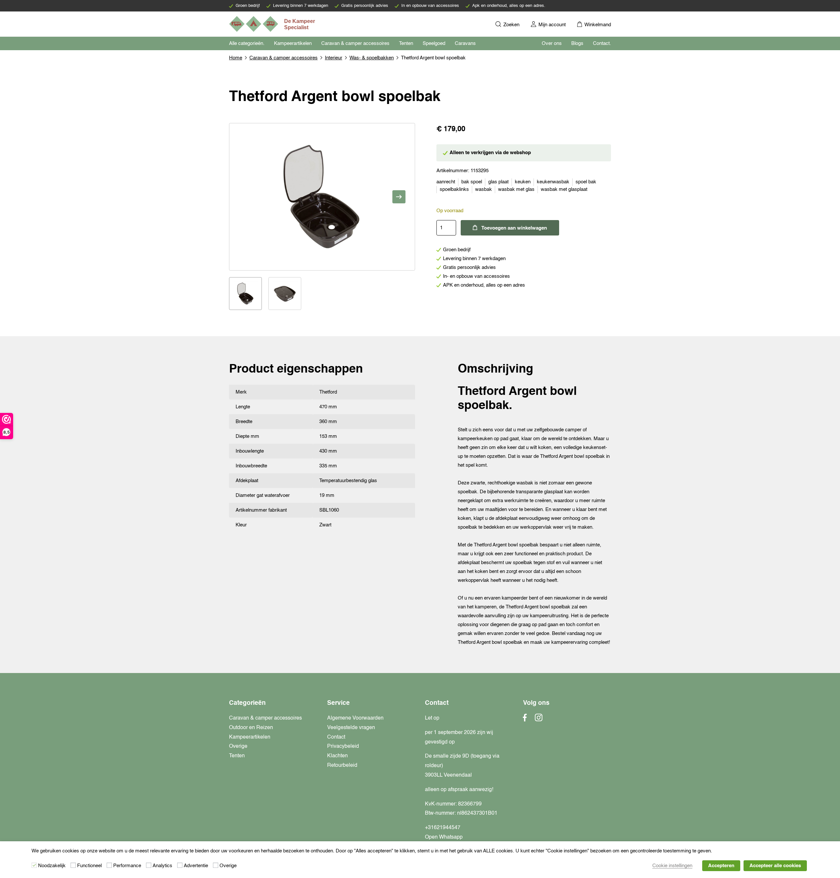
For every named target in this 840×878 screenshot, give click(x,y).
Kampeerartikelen (293, 43)
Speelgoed (434, 43)
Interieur (333, 57)
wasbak (483, 189)
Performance (127, 865)
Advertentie (196, 865)
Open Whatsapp (444, 837)
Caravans (465, 43)
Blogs (577, 43)
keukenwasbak (553, 181)
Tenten (406, 43)
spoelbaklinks (454, 189)
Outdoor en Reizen (251, 727)
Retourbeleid (342, 765)
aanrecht (445, 181)
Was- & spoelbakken (371, 57)
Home (235, 57)
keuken (523, 181)
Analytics (162, 865)
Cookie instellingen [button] (672, 865)
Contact (336, 737)
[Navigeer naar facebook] (525, 719)
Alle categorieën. (246, 43)
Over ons (552, 43)
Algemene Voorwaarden (355, 718)
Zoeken (510, 24)
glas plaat (498, 181)
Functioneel (89, 865)
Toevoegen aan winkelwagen (514, 228)
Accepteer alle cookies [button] (775, 865)
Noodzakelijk (52, 865)
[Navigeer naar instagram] (538, 719)
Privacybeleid (343, 746)
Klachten (337, 756)
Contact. (602, 43)
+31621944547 (442, 827)
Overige (238, 746)
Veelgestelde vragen (351, 727)
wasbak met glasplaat (564, 189)
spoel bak (586, 181)
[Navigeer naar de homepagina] (272, 24)
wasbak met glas (516, 189)
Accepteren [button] (721, 865)
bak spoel (471, 181)
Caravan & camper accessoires (355, 43)
